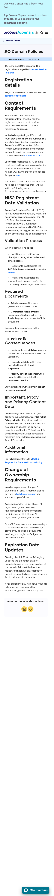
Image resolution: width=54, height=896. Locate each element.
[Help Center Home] (36, 32)
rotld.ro (11, 272)
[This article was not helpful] (30, 609)
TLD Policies (33, 59)
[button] (41, 33)
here (18, 175)
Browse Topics (13, 40)
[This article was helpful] (24, 609)
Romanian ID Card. (32, 155)
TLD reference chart (15, 95)
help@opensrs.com (26, 494)
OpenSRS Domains (16, 59)
